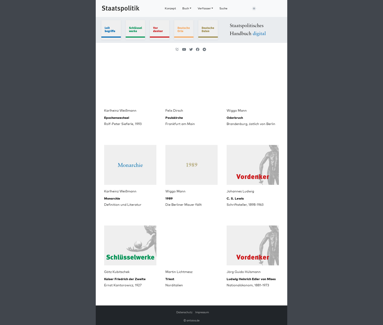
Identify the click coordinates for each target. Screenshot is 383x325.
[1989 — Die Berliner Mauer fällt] (191, 163)
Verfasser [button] (204, 8)
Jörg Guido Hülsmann (244, 272)
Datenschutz (184, 312)
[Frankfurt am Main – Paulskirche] (191, 82)
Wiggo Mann (237, 110)
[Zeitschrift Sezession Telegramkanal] (204, 49)
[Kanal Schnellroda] (184, 49)
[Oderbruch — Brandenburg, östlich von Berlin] (252, 82)
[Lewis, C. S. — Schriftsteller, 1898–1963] (252, 163)
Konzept (170, 8)
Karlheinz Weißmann (120, 110)
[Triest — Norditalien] (191, 243)
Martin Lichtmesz (178, 272)
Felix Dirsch (174, 110)
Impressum (202, 312)
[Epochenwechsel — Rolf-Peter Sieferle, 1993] (130, 82)
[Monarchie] (130, 163)
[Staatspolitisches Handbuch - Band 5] (208, 29)
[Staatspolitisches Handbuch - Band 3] (159, 29)
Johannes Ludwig (240, 191)
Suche (223, 8)
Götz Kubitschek (116, 272)
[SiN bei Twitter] (191, 49)
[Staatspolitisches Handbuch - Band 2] (135, 29)
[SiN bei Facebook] (197, 49)
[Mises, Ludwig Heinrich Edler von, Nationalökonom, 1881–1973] (252, 243)
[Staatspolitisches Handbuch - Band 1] (111, 29)
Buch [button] (185, 8)
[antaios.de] (177, 49)
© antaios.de (191, 320)
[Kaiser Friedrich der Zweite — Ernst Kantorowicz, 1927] (130, 243)
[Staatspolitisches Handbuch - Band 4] (184, 29)
